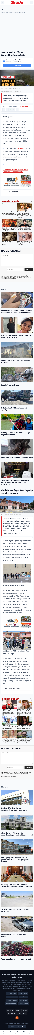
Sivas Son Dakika (11, 993)
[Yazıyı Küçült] (7, 109)
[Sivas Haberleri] (17, 2)
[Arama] (2, 2)
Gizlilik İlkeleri (12, 1013)
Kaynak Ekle (18, 65)
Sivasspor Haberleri (12, 997)
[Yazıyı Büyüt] (3, 109)
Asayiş (12, 9)
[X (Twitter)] (13, 109)
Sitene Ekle (22, 1013)
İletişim (25, 1010)
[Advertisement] (17, 31)
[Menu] (31, 2)
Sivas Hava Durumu (11, 1003)
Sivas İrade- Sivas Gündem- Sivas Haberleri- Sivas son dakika (15, 171)
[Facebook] (17, 109)
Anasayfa (6, 9)
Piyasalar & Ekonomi (12, 1000)
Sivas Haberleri (23, 993)
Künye (18, 1010)
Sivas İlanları (23, 997)
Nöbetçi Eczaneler (23, 1003)
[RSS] (17, 1017)
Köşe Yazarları (23, 1000)
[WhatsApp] (10, 109)
